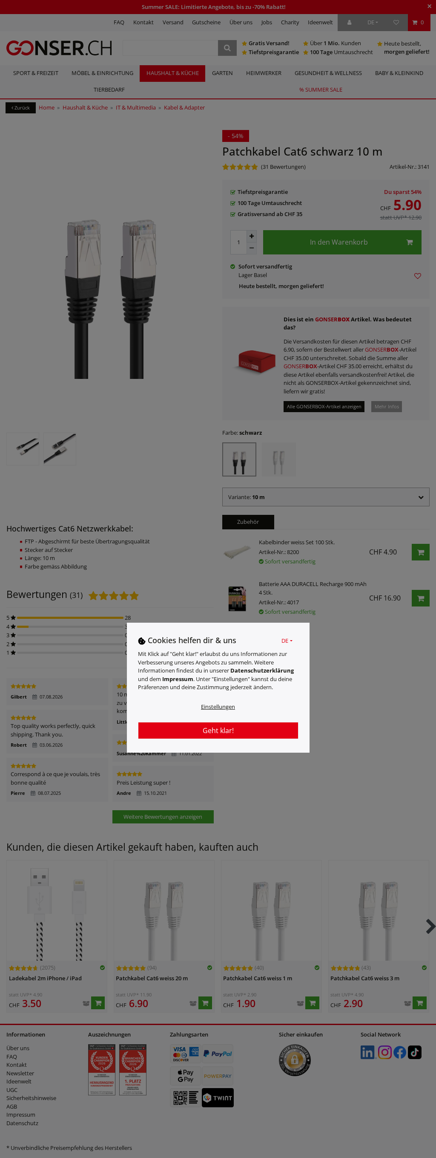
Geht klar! (218, 730)
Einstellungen (218, 706)
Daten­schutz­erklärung (262, 670)
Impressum (177, 679)
